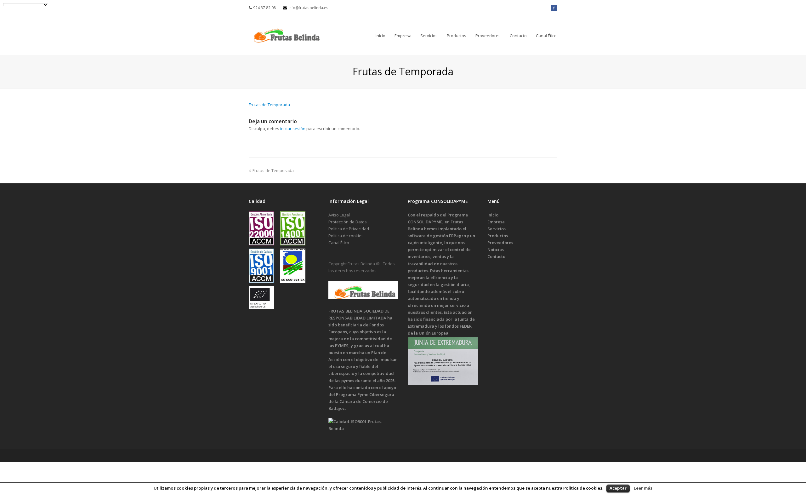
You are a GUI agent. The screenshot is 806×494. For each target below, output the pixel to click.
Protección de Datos (347, 222)
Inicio (492, 215)
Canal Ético (338, 242)
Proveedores (500, 242)
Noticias (495, 249)
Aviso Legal (339, 215)
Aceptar (618, 488)
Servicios (496, 229)
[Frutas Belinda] (286, 35)
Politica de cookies (346, 235)
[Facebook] (554, 8)
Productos (497, 235)
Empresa (496, 222)
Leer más (643, 488)
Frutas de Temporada (269, 104)
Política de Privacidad (348, 229)
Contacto (496, 256)
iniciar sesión (292, 128)
